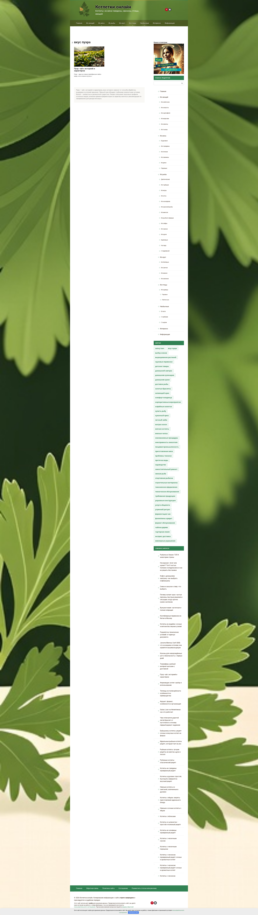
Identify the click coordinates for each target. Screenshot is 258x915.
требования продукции (165, 496)
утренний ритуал (162, 509)
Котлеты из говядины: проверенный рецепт (168, 769)
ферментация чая (162, 514)
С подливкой (165, 251)
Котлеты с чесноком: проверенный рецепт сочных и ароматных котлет (171, 857)
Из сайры (164, 223)
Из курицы (164, 290)
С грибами (164, 317)
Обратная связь (92, 888)
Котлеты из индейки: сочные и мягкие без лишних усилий (171, 625)
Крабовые (164, 240)
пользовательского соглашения (84, 907)
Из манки (164, 273)
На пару (163, 245)
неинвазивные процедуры (166, 438)
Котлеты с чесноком (167, 876)
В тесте (163, 311)
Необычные (144, 23)
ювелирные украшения (165, 541)
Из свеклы (164, 124)
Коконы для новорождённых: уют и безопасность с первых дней (171, 655)
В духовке (164, 141)
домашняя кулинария (164, 375)
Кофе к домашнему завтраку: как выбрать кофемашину (168, 578)
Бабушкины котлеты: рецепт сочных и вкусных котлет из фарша (171, 733)
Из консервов (165, 201)
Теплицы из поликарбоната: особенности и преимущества (170, 693)
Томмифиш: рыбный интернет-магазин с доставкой (167, 666)
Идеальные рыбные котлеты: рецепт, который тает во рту (171, 742)
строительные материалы (166, 483)
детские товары (162, 366)
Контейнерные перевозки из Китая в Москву (170, 617)
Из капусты (165, 107)
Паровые (164, 168)
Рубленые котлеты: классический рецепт (168, 761)
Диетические (165, 179)
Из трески (164, 229)
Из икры (164, 190)
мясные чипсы (161, 433)
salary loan (159, 348)
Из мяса (101, 23)
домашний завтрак (163, 371)
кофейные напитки (163, 406)
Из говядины (165, 146)
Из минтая (164, 212)
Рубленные (165, 299)
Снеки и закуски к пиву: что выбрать (170, 588)
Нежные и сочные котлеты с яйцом (170, 809)
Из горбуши (165, 185)
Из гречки (164, 268)
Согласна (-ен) (133, 912)
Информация (170, 23)
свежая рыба (160, 474)
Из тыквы (164, 129)
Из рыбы (112, 23)
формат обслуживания (165, 523)
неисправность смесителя (166, 442)
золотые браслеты (163, 389)
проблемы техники (163, 456)
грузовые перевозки (164, 362)
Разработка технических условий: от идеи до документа (169, 634)
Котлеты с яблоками (168, 816)
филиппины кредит (163, 518)
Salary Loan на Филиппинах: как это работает (170, 711)
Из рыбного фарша (167, 218)
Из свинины (165, 157)
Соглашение (123, 888)
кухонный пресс (162, 415)
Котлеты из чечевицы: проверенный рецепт (168, 831)
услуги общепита (162, 505)
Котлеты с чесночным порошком (168, 848)
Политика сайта (108, 888)
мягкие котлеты (162, 429)
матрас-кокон (161, 424)
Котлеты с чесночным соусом (168, 839)
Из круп (122, 23)
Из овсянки (165, 279)
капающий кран (162, 393)
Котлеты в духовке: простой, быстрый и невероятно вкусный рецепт (171, 778)
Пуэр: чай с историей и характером (84, 69)
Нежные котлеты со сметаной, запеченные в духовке (169, 789)
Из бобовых (165, 262)
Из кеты (163, 196)
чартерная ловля (162, 532)
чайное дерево (161, 527)
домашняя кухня (162, 380)
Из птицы (132, 23)
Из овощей (90, 23)
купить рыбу (160, 411)
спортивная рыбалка (164, 478)
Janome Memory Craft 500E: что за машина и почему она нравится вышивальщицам (171, 645)
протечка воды (161, 460)
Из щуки (164, 234)
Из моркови (165, 118)
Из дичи (163, 163)
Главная (79, 23)
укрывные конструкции (165, 500)
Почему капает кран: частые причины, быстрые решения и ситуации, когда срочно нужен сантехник (171, 598)
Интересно (157, 23)
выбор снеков (161, 353)
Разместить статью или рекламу (144, 888)
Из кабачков (165, 102)
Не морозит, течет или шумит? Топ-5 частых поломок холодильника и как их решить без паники (171, 566)
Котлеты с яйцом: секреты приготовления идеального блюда (170, 800)
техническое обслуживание (167, 492)
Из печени (164, 152)
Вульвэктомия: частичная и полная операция (170, 609)
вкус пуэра (172, 348)
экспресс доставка (163, 536)
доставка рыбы (161, 384)
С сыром (164, 322)
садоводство (160, 465)
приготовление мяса (164, 451)
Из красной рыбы (167, 207)
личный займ (161, 420)
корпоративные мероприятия (168, 402)
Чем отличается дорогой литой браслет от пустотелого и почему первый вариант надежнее (170, 721)
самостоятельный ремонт (166, 469)
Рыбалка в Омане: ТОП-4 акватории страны (169, 556)
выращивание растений (165, 357)
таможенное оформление (166, 487)
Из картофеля (165, 113)
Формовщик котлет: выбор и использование (171, 684)
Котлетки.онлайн (113, 6)
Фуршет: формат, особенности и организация (170, 702)
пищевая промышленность (167, 447)
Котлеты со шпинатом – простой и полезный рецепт (170, 823)
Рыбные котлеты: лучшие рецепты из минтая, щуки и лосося (170, 752)
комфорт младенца (163, 397)
